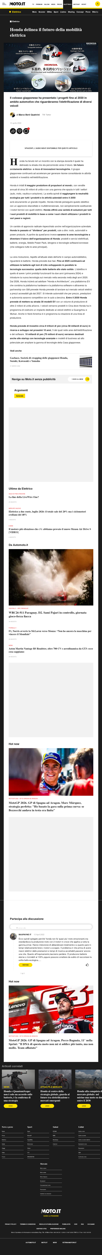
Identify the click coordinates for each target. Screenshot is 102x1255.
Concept (80, 12)
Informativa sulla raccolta (11, 1250)
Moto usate (43, 1172)
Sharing (71, 12)
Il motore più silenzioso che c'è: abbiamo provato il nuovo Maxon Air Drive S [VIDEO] (50, 530)
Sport (56, 12)
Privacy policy (10, 1224)
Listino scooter (82, 1135)
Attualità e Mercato (51, 1087)
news (6, 1087)
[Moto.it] (17, 3)
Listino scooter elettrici (84, 1140)
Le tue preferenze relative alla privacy (38, 1250)
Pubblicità (66, 1224)
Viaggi (3, 1148)
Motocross (30, 1144)
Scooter (42, 12)
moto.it (44, 1242)
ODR (75, 1224)
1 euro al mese (77, 379)
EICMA (55, 1131)
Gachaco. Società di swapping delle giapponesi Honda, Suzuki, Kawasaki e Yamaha (39, 359)
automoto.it (31, 1242)
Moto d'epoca (43, 1177)
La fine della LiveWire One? (24, 497)
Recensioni (81, 1148)
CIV (28, 1152)
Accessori (42, 1181)
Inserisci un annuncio (45, 1193)
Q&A (79, 1152)
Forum (3, 1157)
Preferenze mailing (58, 1229)
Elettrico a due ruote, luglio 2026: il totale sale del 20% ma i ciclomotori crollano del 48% (47, 513)
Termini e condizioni (27, 1224)
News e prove (7, 1126)
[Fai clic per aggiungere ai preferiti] (20, 131)
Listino (63, 12)
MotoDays (55, 1140)
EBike (49, 12)
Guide (3, 1144)
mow (55, 1242)
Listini (81, 1126)
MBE (54, 1135)
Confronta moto (82, 1157)
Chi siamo (91, 1224)
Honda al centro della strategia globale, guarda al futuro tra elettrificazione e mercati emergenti (55, 1095)
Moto (34, 12)
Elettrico (16, 21)
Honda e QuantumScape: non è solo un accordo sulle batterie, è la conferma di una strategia (18, 1095)
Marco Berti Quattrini (29, 114)
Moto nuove (43, 1168)
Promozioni (43, 1189)
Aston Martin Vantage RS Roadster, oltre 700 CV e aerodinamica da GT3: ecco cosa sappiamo (51, 650)
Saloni (55, 1126)
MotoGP (29, 1135)
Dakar (28, 1148)
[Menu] (4, 3)
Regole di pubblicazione (48, 1224)
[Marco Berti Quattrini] (12, 114)
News (3, 1131)
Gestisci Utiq (41, 1229)
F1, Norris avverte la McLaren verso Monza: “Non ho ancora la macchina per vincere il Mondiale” (50, 632)
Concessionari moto (45, 1185)
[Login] (97, 3)
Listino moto (81, 1131)
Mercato (43, 1163)
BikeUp (95, 12)
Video (3, 1152)
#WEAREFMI (30, 1157)
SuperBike (30, 1140)
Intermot (55, 1144)
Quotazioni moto (82, 1144)
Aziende (19, 395)
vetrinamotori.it (69, 1242)
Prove (88, 12)
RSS (82, 1224)
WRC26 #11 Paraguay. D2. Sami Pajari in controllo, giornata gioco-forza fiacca (47, 614)
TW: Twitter (46, 114)
